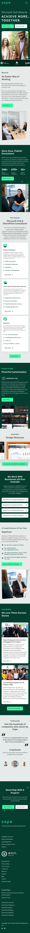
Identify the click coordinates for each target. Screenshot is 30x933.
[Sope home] (15, 822)
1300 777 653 (6, 897)
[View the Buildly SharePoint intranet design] (13, 450)
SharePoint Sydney (7, 907)
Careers (4, 874)
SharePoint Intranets (8, 902)
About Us (4, 871)
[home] (6, 3)
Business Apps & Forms (8, 844)
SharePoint (17, 233)
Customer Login (6, 881)
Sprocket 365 (5, 861)
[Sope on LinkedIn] (2, 928)
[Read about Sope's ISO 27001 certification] (10, 854)
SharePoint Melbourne (8, 905)
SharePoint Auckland (8, 915)
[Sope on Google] (4, 928)
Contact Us (5, 868)
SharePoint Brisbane (7, 910)
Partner (4, 879)
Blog (3, 876)
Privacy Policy (6, 863)
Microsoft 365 (8, 233)
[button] (26, 3)
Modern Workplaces (7, 839)
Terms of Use (5, 866)
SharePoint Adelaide (7, 912)
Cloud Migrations (6, 841)
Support (4, 846)
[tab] (5, 763)
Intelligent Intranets (7, 836)
